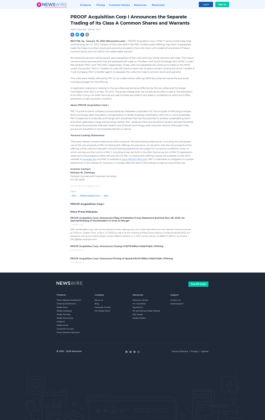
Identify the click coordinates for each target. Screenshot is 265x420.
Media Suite (62, 307)
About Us (99, 300)
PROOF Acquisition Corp (90, 196)
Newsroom (137, 307)
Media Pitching (63, 314)
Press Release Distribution (69, 300)
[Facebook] (126, 352)
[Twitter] (130, 352)
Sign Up (222, 4)
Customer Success (65, 329)
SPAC (106, 196)
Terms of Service (179, 351)
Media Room (62, 325)
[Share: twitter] (77, 34)
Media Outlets (139, 318)
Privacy (194, 351)
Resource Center (140, 300)
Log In (206, 4)
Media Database (64, 311)
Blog (97, 304)
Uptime (204, 351)
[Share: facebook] (72, 34)
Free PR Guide (198, 284)
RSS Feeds (137, 314)
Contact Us (175, 300)
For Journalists (139, 304)
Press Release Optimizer (68, 332)
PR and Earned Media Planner (146, 311)
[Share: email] (87, 34)
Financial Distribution (66, 304)
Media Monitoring (65, 318)
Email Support (177, 304)
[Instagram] (138, 352)
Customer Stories (103, 307)
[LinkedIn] (134, 352)
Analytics (61, 321)
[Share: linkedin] (82, 34)
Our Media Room (102, 311)
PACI (74, 196)
